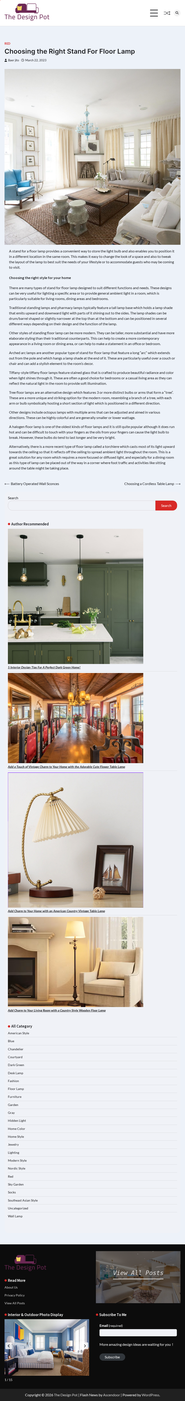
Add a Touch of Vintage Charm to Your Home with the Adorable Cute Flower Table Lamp (66, 767)
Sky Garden (16, 1184)
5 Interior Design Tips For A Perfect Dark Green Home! (44, 667)
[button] (85, 1345)
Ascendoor (111, 1395)
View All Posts (15, 1303)
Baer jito (13, 60)
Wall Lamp (15, 1216)
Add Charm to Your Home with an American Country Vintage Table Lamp (56, 911)
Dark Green (16, 1065)
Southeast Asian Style (23, 1200)
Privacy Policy (15, 1295)
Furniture (14, 1097)
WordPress (150, 1395)
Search (13, 498)
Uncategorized (18, 1208)
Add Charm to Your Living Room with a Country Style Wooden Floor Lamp (57, 1010)
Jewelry (13, 1144)
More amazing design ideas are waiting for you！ (136, 1344)
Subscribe (112, 1357)
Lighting (13, 1152)
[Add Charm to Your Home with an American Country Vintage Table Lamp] (75, 840)
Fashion (13, 1081)
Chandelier (15, 1049)
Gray (11, 1113)
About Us (11, 1287)
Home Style (16, 1136)
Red (7, 43)
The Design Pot (66, 1395)
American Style (18, 1033)
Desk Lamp (15, 1073)
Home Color (16, 1129)
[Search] (177, 13)
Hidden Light (17, 1120)
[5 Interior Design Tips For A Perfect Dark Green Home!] (75, 596)
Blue (11, 1041)
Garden (13, 1105)
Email (111, 1325)
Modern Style (17, 1160)
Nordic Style (16, 1168)
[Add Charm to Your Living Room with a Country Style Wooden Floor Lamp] (75, 962)
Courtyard (15, 1057)
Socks (12, 1192)
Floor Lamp (16, 1089)
